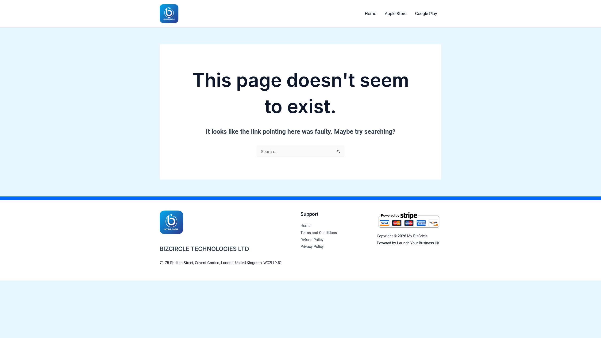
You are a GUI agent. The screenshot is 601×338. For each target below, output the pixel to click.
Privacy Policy (312, 246)
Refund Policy (312, 240)
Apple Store (396, 13)
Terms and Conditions (318, 232)
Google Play (426, 13)
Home (370, 13)
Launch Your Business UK (418, 243)
